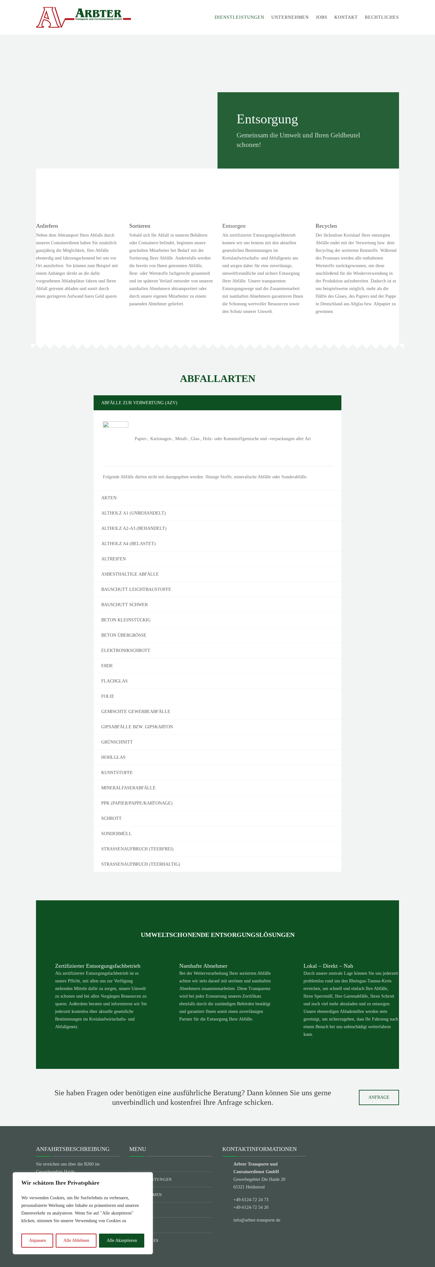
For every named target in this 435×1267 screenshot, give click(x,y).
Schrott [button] (111, 818)
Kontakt (346, 17)
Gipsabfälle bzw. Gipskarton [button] (137, 726)
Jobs (321, 17)
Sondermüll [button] (116, 833)
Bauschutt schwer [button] (124, 604)
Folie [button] (107, 696)
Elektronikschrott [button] (125, 650)
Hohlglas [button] (113, 757)
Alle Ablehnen (76, 1240)
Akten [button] (109, 497)
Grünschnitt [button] (117, 742)
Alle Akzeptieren (122, 1240)
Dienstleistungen (239, 17)
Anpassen (37, 1240)
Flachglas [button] (114, 681)
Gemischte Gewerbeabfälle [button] (135, 711)
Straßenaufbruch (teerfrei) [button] (137, 849)
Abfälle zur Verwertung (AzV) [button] (139, 402)
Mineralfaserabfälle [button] (128, 788)
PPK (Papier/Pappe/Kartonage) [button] (137, 803)
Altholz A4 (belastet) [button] (128, 543)
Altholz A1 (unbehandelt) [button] (133, 513)
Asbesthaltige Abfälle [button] (130, 574)
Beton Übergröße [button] (123, 635)
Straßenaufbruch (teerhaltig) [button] (140, 864)
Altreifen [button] (113, 559)
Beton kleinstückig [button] (126, 620)
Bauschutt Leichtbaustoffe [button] (136, 589)
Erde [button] (107, 665)
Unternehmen (290, 17)
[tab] (217, 403)
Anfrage (378, 1097)
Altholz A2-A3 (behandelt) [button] (134, 528)
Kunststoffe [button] (117, 772)
